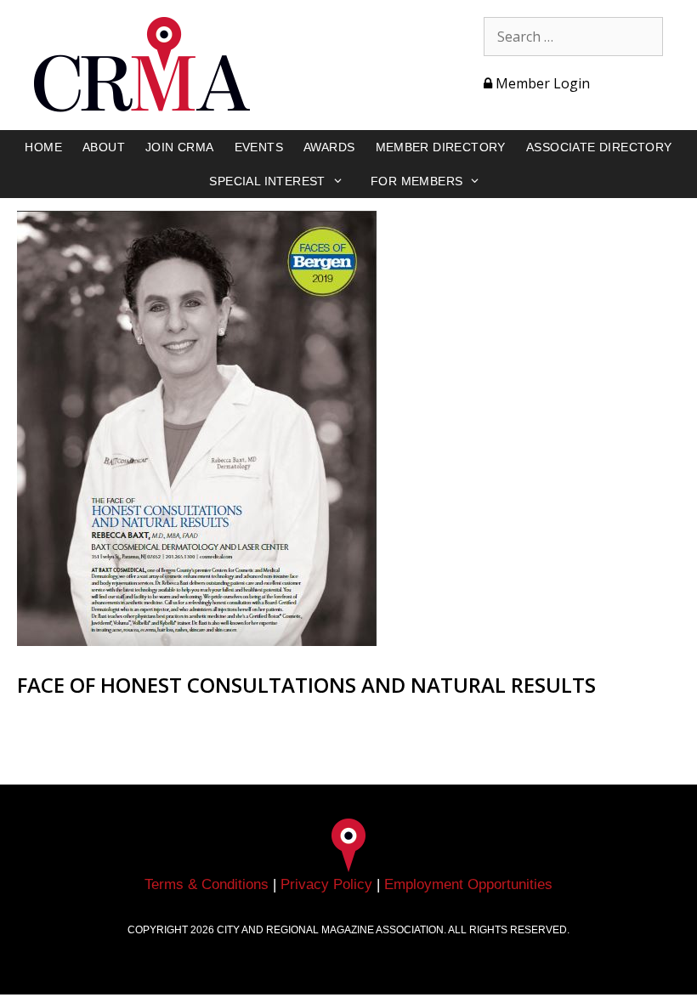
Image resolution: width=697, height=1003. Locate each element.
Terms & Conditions (206, 884)
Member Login (541, 83)
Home (43, 147)
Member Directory (441, 147)
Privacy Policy (326, 884)
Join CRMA (179, 147)
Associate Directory (599, 147)
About (103, 147)
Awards (328, 147)
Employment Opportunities (468, 884)
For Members (416, 181)
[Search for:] (573, 36)
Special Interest (267, 181)
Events (259, 147)
